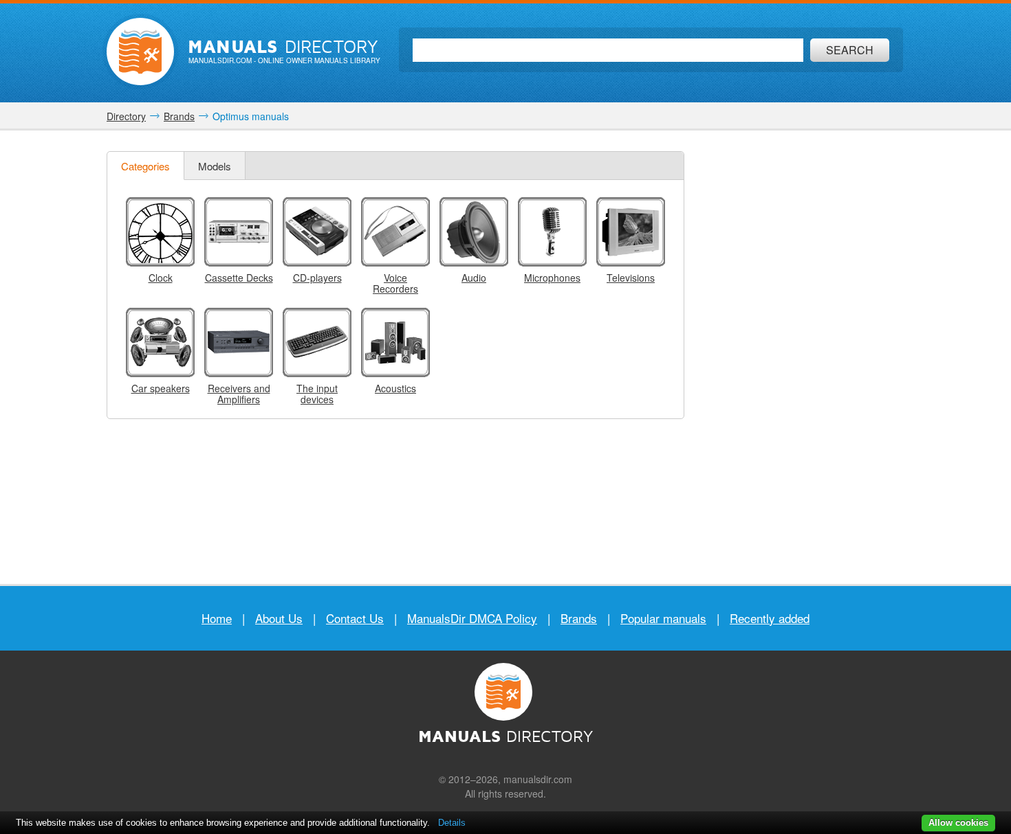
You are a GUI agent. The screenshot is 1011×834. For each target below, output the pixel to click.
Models (214, 166)
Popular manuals (663, 618)
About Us (279, 618)
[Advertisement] (801, 357)
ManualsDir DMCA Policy (472, 618)
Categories (145, 166)
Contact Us (355, 618)
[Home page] (140, 51)
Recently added (769, 618)
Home (217, 618)
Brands (579, 618)
